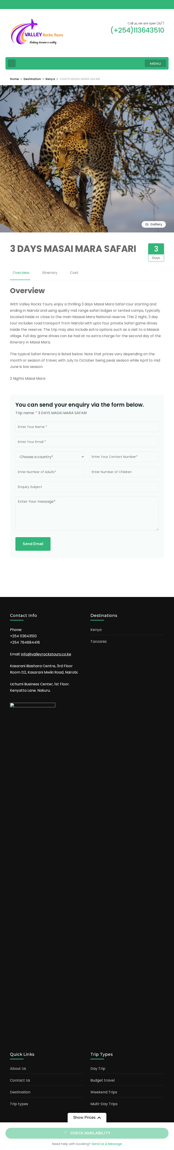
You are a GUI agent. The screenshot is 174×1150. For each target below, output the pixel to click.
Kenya (96, 629)
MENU (155, 63)
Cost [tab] (74, 272)
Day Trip (97, 1068)
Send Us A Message (107, 1144)
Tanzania (98, 641)
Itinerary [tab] (49, 272)
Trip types (19, 1104)
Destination (20, 1092)
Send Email (33, 544)
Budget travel (102, 1080)
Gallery (156, 224)
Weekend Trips (103, 1092)
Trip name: (26, 413)
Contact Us (20, 1080)
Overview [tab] (21, 272)
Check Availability (90, 1133)
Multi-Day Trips (104, 1104)
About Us (18, 1068)
